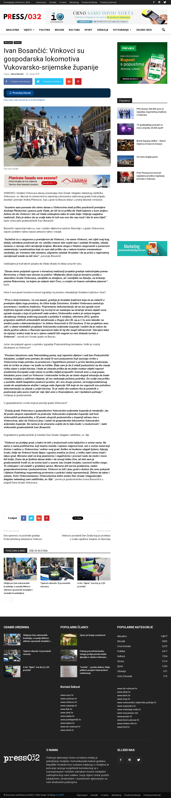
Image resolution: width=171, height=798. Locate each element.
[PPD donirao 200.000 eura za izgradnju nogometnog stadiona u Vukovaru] (125, 113)
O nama (62, 2)
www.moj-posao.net (127, 713)
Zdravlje (102, 29)
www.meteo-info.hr (127, 723)
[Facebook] (153, 2)
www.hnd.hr (123, 727)
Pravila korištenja (89, 2)
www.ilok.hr (66, 709)
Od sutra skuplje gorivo (147, 157)
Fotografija (121, 29)
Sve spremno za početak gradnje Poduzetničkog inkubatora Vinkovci (23, 537)
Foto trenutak (124, 676)
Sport (88, 29)
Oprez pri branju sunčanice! (92, 635)
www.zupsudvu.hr (126, 706)
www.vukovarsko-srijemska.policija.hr (136, 702)
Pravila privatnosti (108, 2)
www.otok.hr (66, 712)
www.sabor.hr (67, 723)
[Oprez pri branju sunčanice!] (68, 639)
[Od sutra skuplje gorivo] (125, 161)
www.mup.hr (123, 699)
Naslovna (12, 29)
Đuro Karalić (17, 74)
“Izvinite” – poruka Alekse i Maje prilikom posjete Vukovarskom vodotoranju (95, 670)
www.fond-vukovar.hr (128, 720)
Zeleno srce (144, 29)
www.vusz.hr (67, 695)
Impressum (41, 2)
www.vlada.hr (67, 716)
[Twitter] (164, 2)
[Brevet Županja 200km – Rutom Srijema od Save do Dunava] (125, 145)
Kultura (74, 29)
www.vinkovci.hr (68, 702)
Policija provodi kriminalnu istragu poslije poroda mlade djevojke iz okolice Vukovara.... (94, 654)
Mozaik (59, 29)
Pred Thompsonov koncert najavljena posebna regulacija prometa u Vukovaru (150, 176)
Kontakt (52, 2)
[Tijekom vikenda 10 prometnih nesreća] (57, 569)
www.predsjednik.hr (70, 719)
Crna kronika (124, 646)
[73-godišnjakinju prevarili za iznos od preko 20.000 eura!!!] (125, 129)
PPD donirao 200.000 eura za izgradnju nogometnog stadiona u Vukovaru (151, 112)
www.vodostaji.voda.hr (129, 709)
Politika (44, 29)
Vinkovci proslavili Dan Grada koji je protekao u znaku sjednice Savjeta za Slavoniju (86, 537)
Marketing (74, 2)
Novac (120, 661)
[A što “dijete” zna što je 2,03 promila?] (94, 569)
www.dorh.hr (123, 695)
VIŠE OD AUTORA (38, 550)
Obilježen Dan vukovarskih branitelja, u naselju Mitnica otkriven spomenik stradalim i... (37, 638)
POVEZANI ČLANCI (15, 550)
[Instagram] (159, 2)
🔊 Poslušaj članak (20, 93)
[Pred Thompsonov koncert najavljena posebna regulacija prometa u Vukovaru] (125, 177)
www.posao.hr (124, 716)
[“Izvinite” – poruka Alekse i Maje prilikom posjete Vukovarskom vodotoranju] (68, 671)
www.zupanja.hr (68, 705)
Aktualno (8, 42)
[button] (163, 30)
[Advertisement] (64, 499)
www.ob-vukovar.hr (70, 726)
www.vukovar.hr (68, 698)
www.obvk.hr (67, 730)
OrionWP (59, 795)
